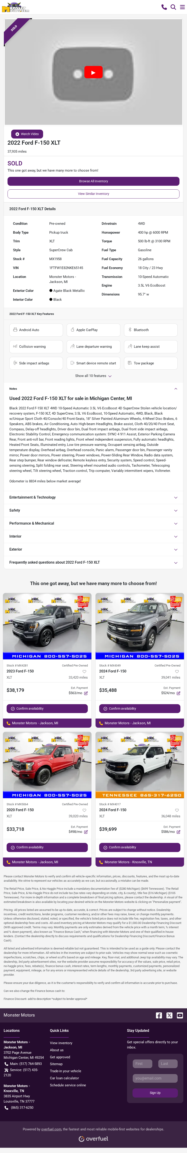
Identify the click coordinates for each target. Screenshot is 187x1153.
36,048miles (170, 816)
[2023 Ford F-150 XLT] (47, 626)
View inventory (61, 1043)
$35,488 (108, 690)
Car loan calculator (64, 1078)
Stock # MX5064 (17, 804)
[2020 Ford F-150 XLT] (47, 765)
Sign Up (155, 1093)
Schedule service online (68, 1085)
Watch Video (30, 134)
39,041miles (170, 677)
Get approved (60, 1057)
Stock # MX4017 (110, 804)
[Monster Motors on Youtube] (178, 1015)
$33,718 (15, 829)
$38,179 (15, 690)
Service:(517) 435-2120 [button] (21, 1072)
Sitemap (56, 1064)
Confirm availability (30, 708)
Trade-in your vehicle (65, 1071)
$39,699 (108, 829)
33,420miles (78, 677)
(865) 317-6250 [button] (22, 1108)
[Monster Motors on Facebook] (157, 1015)
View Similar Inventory (93, 194)
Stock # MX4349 (110, 665)
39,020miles (78, 816)
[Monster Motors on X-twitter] (167, 1015)
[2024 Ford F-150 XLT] (140, 626)
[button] (164, 7)
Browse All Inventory (93, 181)
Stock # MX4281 (17, 665)
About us (57, 1050)
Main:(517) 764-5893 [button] (26, 1064)
